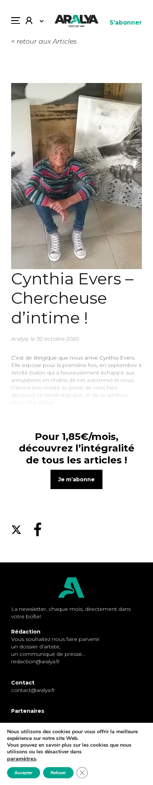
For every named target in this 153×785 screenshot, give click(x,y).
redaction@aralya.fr (35, 661)
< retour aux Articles (43, 41)
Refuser (58, 773)
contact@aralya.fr (33, 690)
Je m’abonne (76, 479)
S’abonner (126, 22)
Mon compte (31, 22)
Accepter (23, 773)
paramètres (21, 758)
